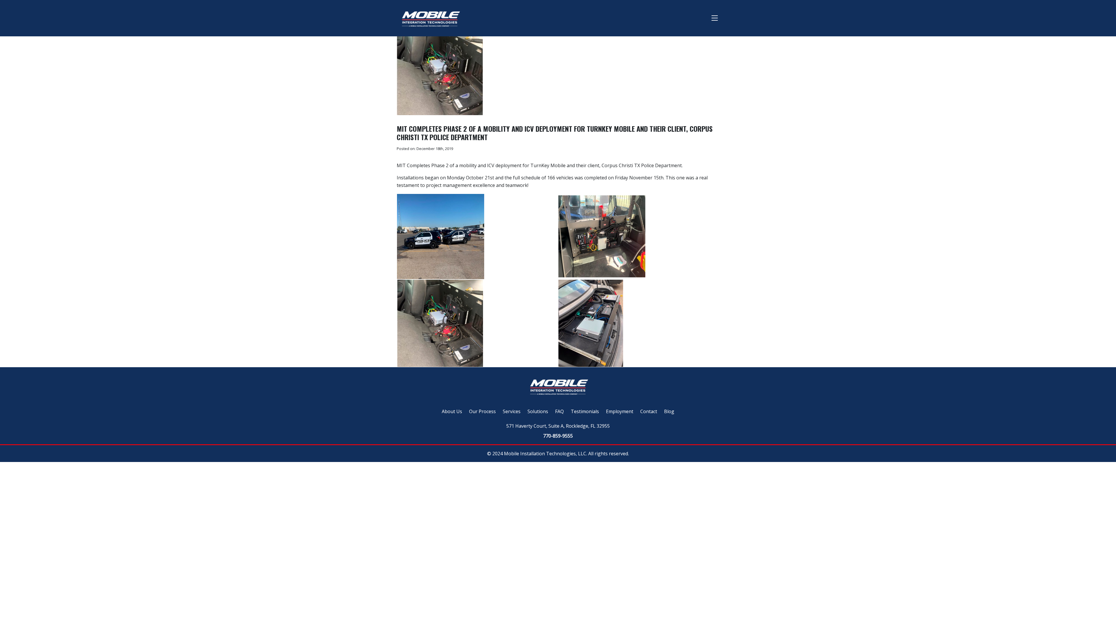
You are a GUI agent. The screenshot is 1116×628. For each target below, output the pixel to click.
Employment (619, 411)
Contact (648, 411)
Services (512, 411)
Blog (669, 411)
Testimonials (585, 411)
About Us (452, 411)
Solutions (537, 411)
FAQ (559, 411)
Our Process (482, 411)
